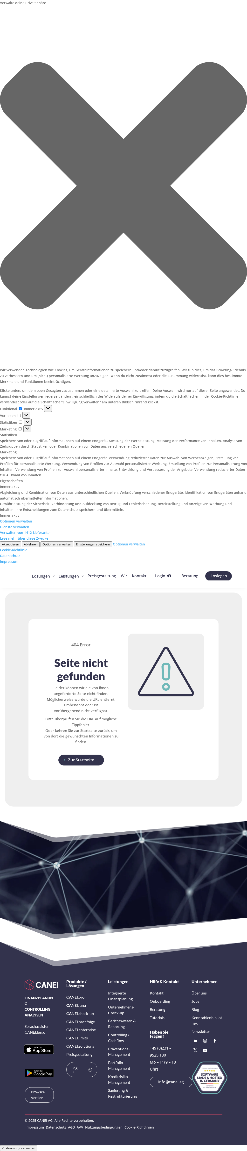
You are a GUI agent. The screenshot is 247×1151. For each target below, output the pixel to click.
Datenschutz (10, 555)
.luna (76, 1005)
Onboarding (160, 1001)
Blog (195, 1009)
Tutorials (157, 1017)
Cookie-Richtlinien (139, 1127)
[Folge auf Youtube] (205, 1050)
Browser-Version (38, 1095)
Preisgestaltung (79, 1054)
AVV (80, 1127)
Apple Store (35, 1049)
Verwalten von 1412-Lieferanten (26, 532)
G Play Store (37, 1072)
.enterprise (81, 1029)
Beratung (157, 1009)
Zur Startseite (81, 760)
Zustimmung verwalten (18, 1148)
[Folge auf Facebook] (215, 1040)
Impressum (9, 561)
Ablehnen (31, 544)
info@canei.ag (171, 1082)
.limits (77, 1038)
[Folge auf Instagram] (205, 1040)
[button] (123, 186)
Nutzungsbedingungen (104, 1127)
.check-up (80, 1013)
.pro (75, 997)
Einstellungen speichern (93, 544)
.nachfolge (80, 1021)
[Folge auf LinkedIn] (195, 1040)
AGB (71, 1127)
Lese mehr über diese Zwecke (24, 538)
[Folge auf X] (195, 1050)
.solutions (80, 1046)
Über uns (199, 993)
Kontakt (157, 993)
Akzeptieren (10, 544)
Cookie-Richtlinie (13, 550)
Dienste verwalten (14, 527)
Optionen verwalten (16, 521)
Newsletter (201, 1031)
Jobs (195, 1001)
